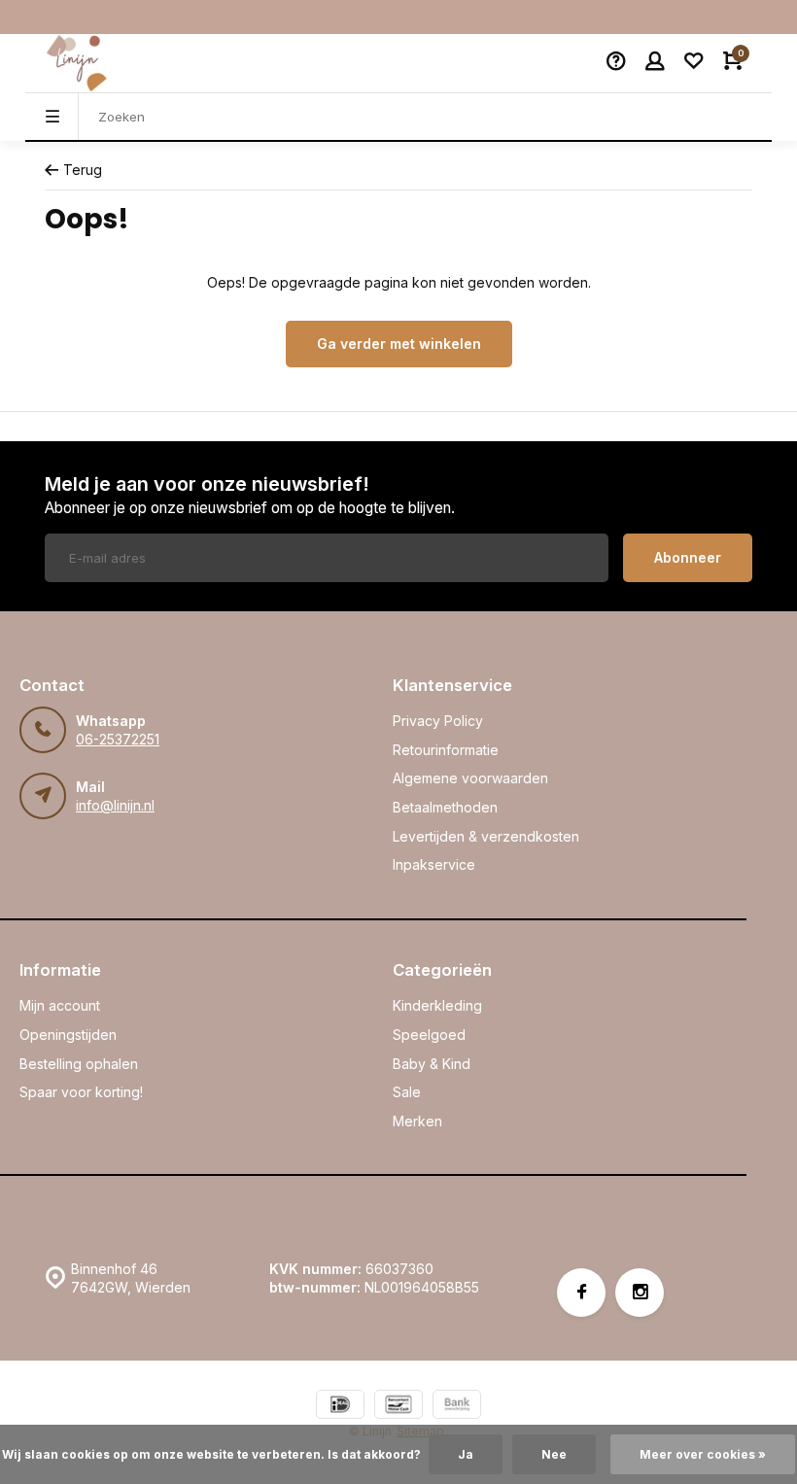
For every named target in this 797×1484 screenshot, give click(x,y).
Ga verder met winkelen (399, 343)
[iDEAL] (340, 1407)
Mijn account (59, 1005)
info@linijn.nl (115, 805)
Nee (554, 1454)
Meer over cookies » (703, 1454)
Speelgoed (429, 1034)
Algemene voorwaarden (470, 778)
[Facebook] (581, 1292)
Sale (407, 1092)
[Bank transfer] (457, 1407)
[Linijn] (103, 63)
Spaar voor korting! (81, 1092)
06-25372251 (117, 739)
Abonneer (687, 557)
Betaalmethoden (445, 807)
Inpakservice (434, 864)
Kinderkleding (437, 1005)
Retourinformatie (446, 750)
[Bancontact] (398, 1407)
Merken (417, 1121)
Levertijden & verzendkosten (486, 836)
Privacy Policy (438, 720)
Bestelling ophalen (78, 1063)
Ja (465, 1454)
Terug (82, 169)
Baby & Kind (431, 1063)
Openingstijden (68, 1034)
